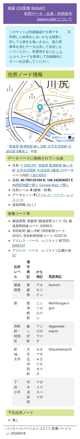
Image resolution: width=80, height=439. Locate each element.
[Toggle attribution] (69, 137)
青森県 (43, 165)
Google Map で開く (54, 185)
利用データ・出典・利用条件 (48, 13)
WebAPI (38, 8)
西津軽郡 (55, 165)
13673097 (38, 175)
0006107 (18, 245)
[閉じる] (69, 32)
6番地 (55, 170)
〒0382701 (29, 165)
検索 (11, 8)
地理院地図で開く (25, 185)
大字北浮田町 (26, 170)
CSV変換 (23, 8)
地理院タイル (59, 137)
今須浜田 (43, 170)
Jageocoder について (54, 19)
